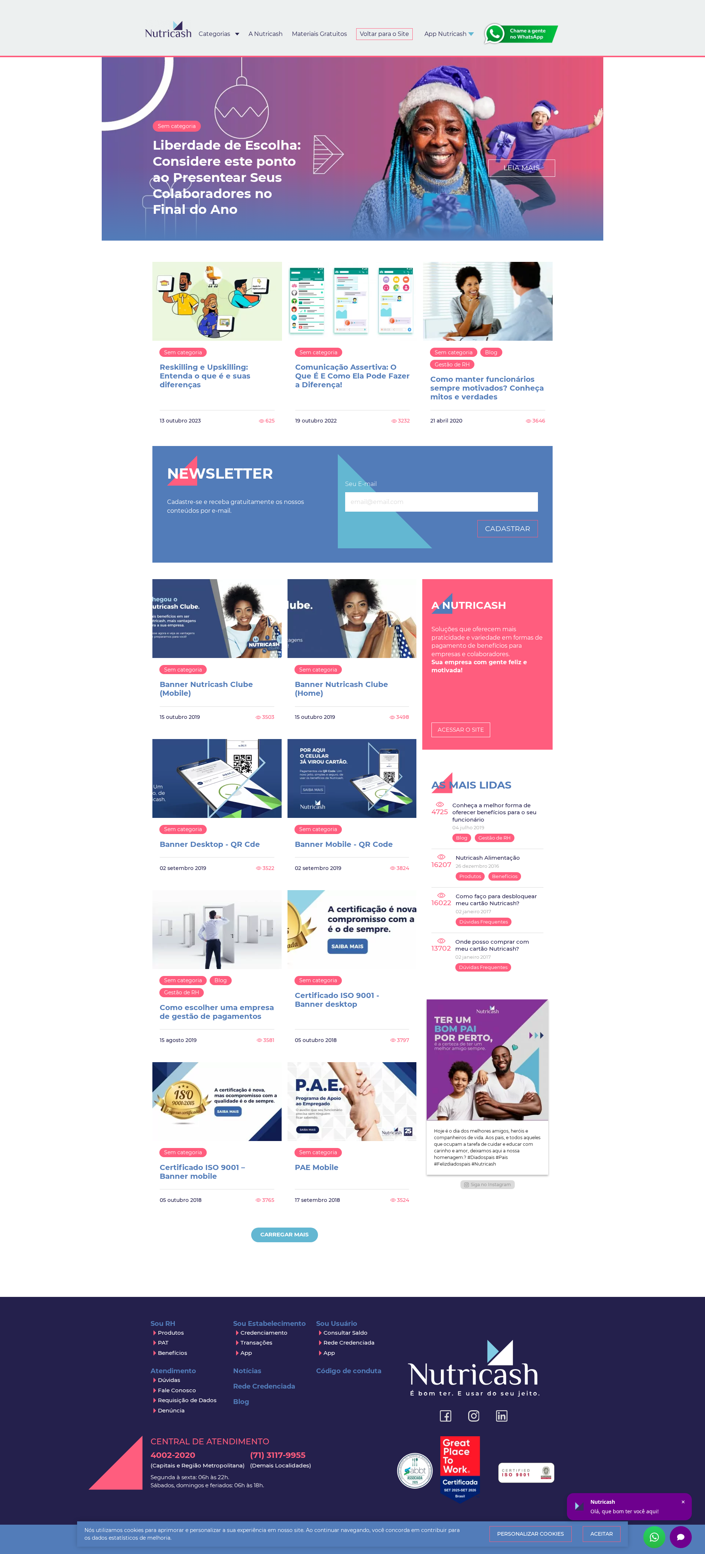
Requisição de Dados (187, 1400)
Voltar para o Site (384, 33)
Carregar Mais (284, 1234)
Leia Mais (521, 168)
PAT (163, 1342)
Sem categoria (177, 126)
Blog (491, 352)
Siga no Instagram (491, 1184)
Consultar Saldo (345, 1332)
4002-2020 (198, 1459)
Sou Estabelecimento (269, 1324)
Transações (256, 1342)
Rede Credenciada (349, 1342)
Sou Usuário (336, 1324)
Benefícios (504, 876)
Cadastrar (507, 528)
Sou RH (163, 1324)
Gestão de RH (452, 364)
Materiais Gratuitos (319, 33)
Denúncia (171, 1410)
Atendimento (173, 1371)
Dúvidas (169, 1379)
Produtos (470, 876)
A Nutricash (266, 33)
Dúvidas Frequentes (483, 922)
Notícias (247, 1371)
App (246, 1352)
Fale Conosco (177, 1390)
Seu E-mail (361, 483)
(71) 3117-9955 (280, 1459)
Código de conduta (349, 1371)
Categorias (214, 33)
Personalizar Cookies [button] (530, 1534)
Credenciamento (264, 1332)
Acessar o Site (461, 729)
